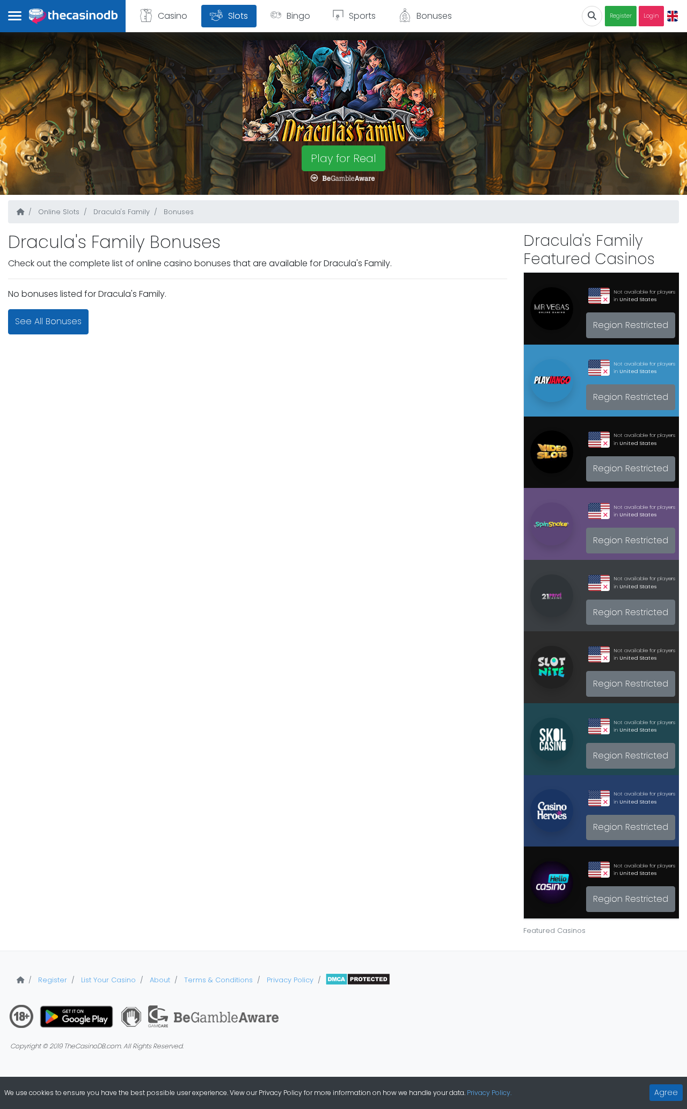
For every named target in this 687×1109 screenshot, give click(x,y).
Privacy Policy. (489, 1092)
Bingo (298, 16)
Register (621, 16)
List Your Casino (107, 979)
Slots (238, 16)
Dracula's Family (120, 211)
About (159, 979)
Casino (172, 16)
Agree (666, 1092)
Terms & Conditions (217, 979)
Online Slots (57, 211)
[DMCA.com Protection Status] (357, 979)
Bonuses (434, 16)
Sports (362, 16)
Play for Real (343, 158)
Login (651, 16)
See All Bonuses (48, 321)
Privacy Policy (289, 979)
